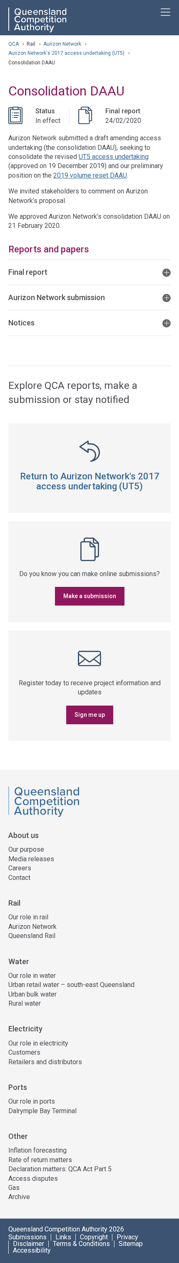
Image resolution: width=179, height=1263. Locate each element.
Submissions (27, 1237)
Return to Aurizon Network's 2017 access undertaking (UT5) (89, 481)
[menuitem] (89, 865)
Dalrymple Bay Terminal (42, 1111)
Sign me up (90, 714)
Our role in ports (31, 1101)
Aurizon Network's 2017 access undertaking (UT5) (67, 53)
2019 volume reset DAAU (90, 175)
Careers (19, 868)
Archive (19, 1197)
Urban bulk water (32, 994)
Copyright (94, 1237)
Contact (19, 878)
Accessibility (32, 1250)
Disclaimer (28, 1244)
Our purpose (26, 849)
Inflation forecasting (37, 1150)
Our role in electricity (38, 1043)
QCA (13, 44)
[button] (89, 271)
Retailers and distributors (45, 1062)
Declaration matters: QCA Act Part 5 (60, 1169)
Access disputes (33, 1178)
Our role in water (32, 976)
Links (63, 1237)
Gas (14, 1188)
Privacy (127, 1237)
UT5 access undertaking (114, 157)
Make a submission (89, 596)
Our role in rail (28, 917)
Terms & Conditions (81, 1244)
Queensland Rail (31, 936)
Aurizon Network (62, 44)
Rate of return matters (40, 1160)
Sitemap (131, 1244)
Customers (24, 1052)
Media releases (31, 859)
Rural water (24, 1003)
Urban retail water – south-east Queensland (71, 985)
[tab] (89, 271)
